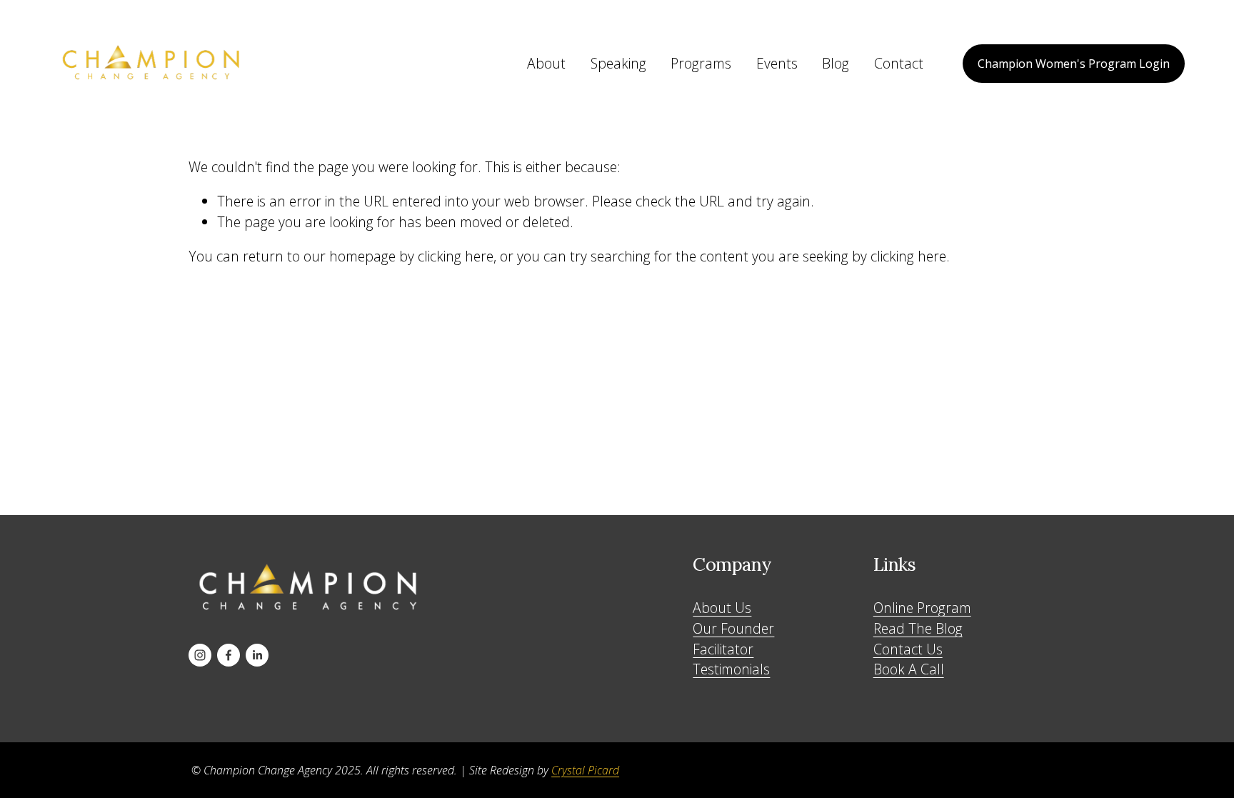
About (546, 63)
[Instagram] (200, 655)
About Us (722, 607)
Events (777, 63)
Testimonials (731, 669)
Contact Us (908, 649)
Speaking (618, 63)
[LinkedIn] (257, 655)
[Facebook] (228, 655)
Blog (835, 63)
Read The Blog (918, 628)
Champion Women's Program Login (1074, 63)
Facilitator (723, 649)
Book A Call (908, 669)
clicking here (455, 256)
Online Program (922, 607)
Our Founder (733, 628)
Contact (898, 63)
